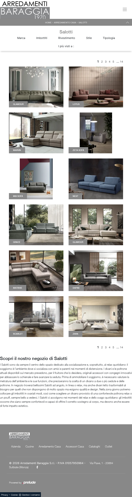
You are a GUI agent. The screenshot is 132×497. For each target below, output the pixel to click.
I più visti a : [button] (66, 46)
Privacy (4, 494)
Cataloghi (94, 446)
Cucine (29, 446)
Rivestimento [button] (66, 38)
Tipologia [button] (109, 38)
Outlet (108, 446)
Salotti (83, 22)
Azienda (15, 446)
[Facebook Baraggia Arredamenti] (37, 467)
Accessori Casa (75, 446)
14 (121, 61)
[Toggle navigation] (124, 9)
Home (48, 22)
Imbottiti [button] (41, 38)
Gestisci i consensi (31, 494)
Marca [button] (21, 38)
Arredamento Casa (65, 22)
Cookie (14, 494)
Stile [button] (89, 38)
